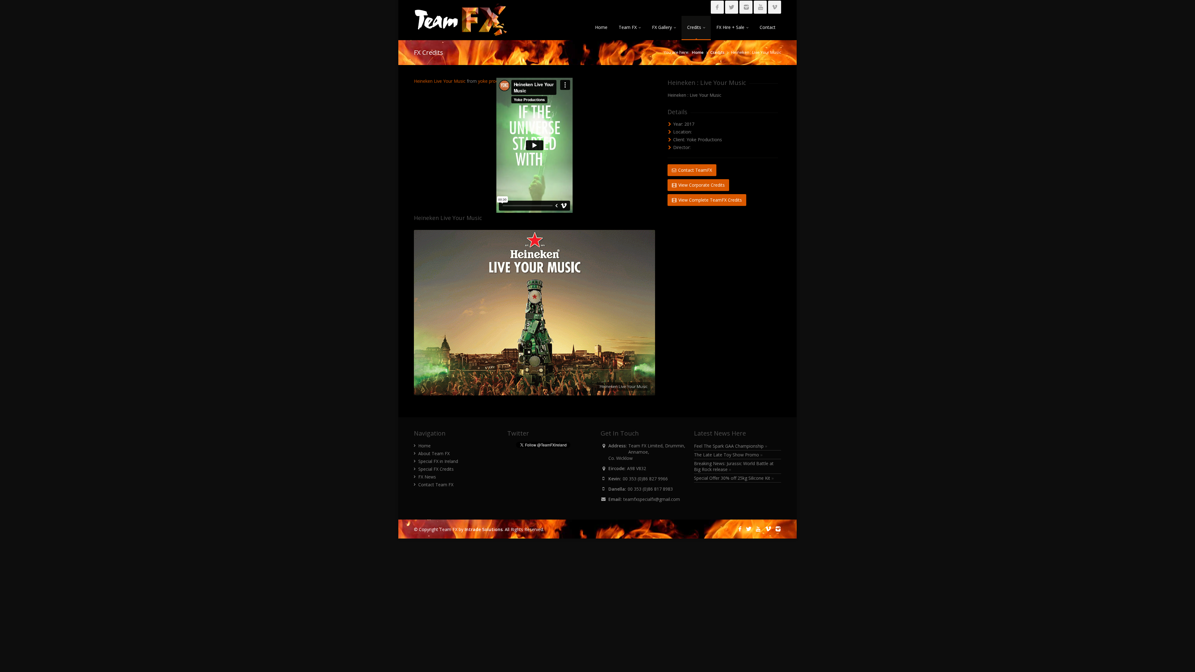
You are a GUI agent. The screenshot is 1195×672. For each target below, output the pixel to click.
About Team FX (434, 453)
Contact (768, 27)
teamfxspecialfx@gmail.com (651, 499)
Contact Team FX (435, 485)
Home (601, 27)
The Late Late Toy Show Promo (728, 455)
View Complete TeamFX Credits (709, 200)
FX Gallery (662, 27)
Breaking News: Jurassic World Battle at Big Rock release (734, 466)
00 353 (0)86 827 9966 (645, 479)
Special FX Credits (436, 469)
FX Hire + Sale (730, 27)
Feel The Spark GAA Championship (730, 446)
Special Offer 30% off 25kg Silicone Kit (734, 478)
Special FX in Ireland (438, 461)
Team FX (628, 27)
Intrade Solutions (484, 529)
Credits (694, 27)
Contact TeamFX (694, 170)
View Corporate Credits (701, 185)
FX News (427, 477)
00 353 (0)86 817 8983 (650, 489)
